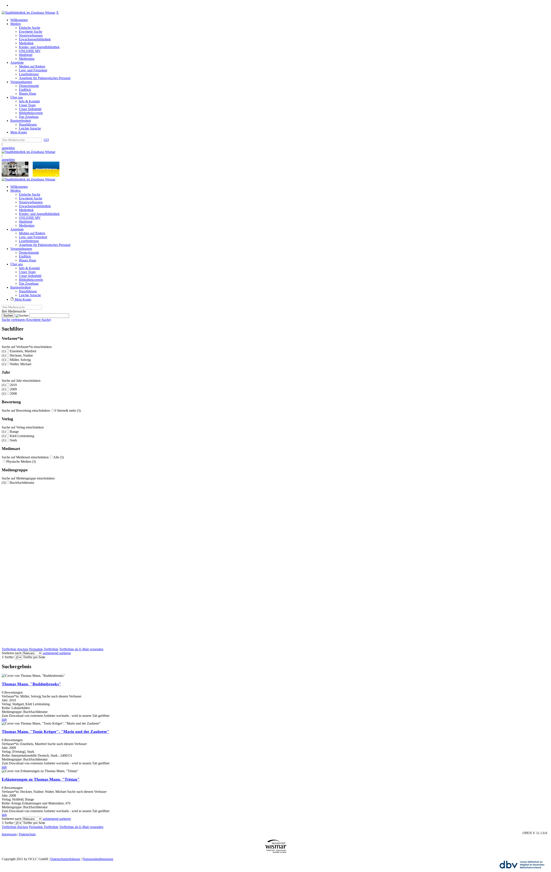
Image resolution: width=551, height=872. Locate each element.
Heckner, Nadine (21, 355)
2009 (13, 389)
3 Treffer (8, 657)
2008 (13, 393)
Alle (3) (58, 457)
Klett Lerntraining (22, 436)
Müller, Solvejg (20, 360)
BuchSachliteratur (22, 482)
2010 (13, 385)
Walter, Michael (20, 364)
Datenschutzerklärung (65, 859)
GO (46, 140)
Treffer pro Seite (34, 657)
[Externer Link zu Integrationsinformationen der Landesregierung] (46, 175)
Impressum (9, 834)
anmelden (8, 148)
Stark (13, 440)
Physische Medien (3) (21, 461)
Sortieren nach (11, 653)
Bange (14, 431)
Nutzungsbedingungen (97, 859)
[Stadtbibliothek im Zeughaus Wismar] (28, 12)
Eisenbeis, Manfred (23, 351)
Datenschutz (27, 834)
